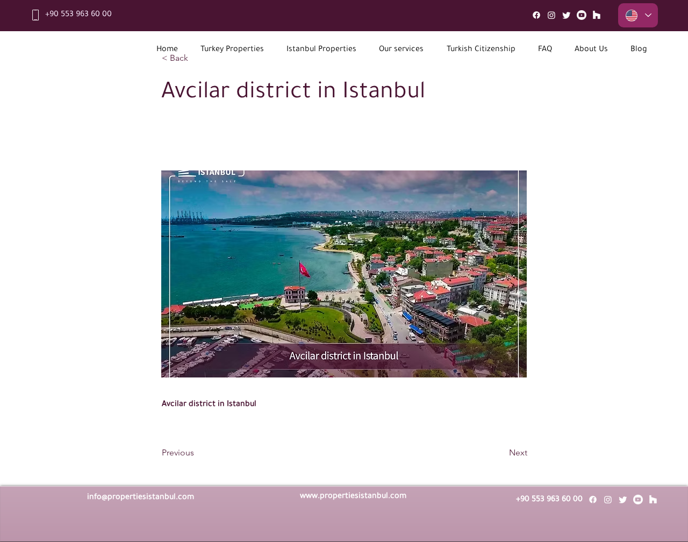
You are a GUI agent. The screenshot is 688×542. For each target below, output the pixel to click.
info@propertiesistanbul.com (140, 498)
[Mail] (596, 15)
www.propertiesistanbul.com (353, 497)
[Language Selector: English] (638, 15)
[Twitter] (566, 15)
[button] (232, 50)
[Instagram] (551, 15)
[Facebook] (536, 15)
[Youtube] (581, 15)
